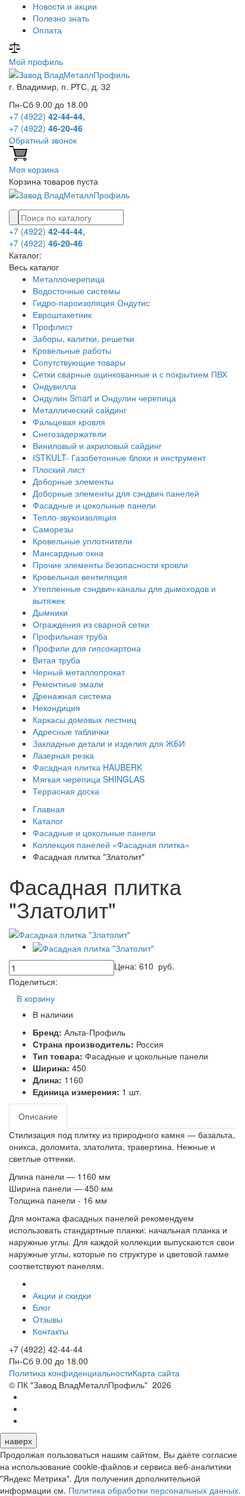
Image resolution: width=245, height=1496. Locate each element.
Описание (38, 1116)
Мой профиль (36, 61)
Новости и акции (65, 6)
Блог (42, 1307)
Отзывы (47, 1319)
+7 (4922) (46, 116)
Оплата (47, 30)
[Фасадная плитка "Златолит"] (69, 933)
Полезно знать (61, 18)
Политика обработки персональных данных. (154, 1490)
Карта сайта (156, 1373)
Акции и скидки (62, 1295)
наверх (18, 1441)
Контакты (50, 1331)
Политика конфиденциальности (71, 1373)
